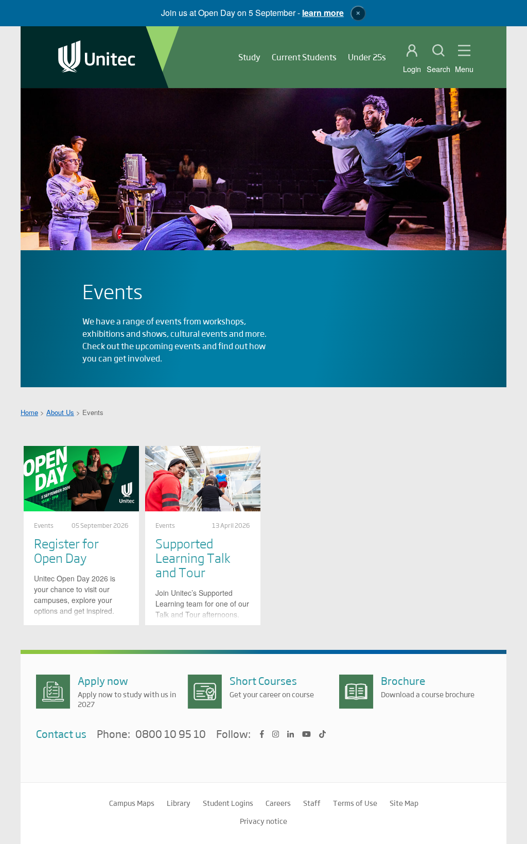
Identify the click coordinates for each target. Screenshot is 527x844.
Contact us (61, 733)
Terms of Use (355, 803)
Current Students (304, 57)
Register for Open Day (66, 550)
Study (249, 57)
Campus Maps (131, 803)
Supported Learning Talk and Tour (193, 557)
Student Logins (228, 803)
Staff (312, 803)
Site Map (404, 803)
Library (178, 803)
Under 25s (367, 57)
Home (29, 412)
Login (412, 69)
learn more (323, 13)
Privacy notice (263, 821)
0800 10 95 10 (170, 734)
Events (44, 525)
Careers (278, 803)
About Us (60, 412)
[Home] (96, 57)
